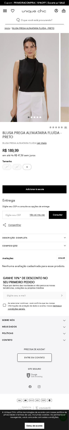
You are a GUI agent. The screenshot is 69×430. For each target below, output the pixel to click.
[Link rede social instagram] (39, 386)
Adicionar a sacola (34, 189)
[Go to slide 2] (31, 117)
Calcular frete (58, 215)
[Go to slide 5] (40, 117)
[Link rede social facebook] (30, 386)
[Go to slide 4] (37, 117)
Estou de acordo (34, 425)
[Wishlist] (13, 11)
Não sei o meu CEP (37, 215)
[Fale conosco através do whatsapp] (34, 357)
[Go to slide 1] (28, 117)
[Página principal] (34, 11)
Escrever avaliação (62, 258)
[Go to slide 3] (34, 117)
